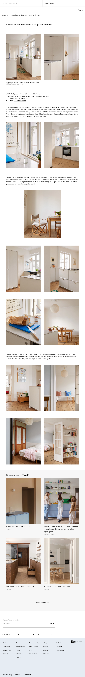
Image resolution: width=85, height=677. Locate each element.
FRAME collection (20, 100)
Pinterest (45, 646)
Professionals (60, 650)
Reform (80, 10)
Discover (5, 15)
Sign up (51, 623)
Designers (6, 643)
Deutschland (22, 635)
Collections (6, 646)
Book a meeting (34, 643)
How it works (33, 646)
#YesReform (27, 675)
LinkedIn (45, 650)
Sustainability (20, 646)
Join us (18, 657)
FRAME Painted (30, 82)
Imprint (17, 675)
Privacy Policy (7, 675)
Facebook (45, 654)
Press (18, 650)
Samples (5, 654)
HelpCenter (33, 654)
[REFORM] (76, 641)
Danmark (36, 635)
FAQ (30, 650)
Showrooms (59, 646)
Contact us (59, 643)
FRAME (16, 82)
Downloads (19, 654)
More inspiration (42, 602)
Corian (22, 84)
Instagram (45, 643)
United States (6, 635)
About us (19, 643)
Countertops (7, 650)
